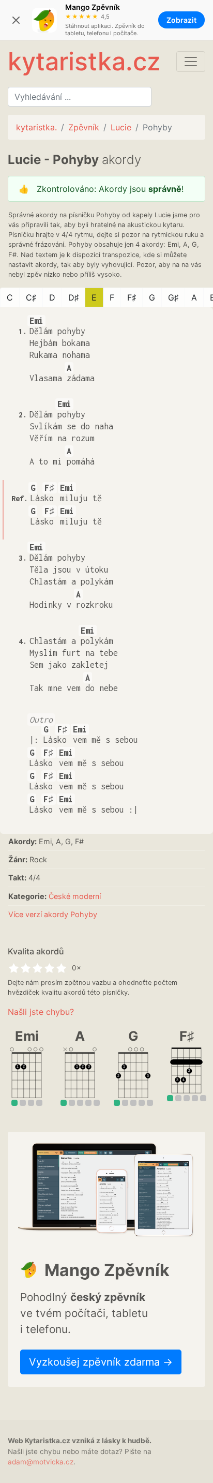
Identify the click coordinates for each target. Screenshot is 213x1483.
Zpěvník (83, 127)
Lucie (121, 127)
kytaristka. (36, 127)
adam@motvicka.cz (40, 1462)
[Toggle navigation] (190, 61)
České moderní (75, 896)
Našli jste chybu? (41, 1012)
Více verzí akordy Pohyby (52, 914)
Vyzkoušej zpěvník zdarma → (101, 1362)
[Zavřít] (16, 20)
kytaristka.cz (84, 61)
